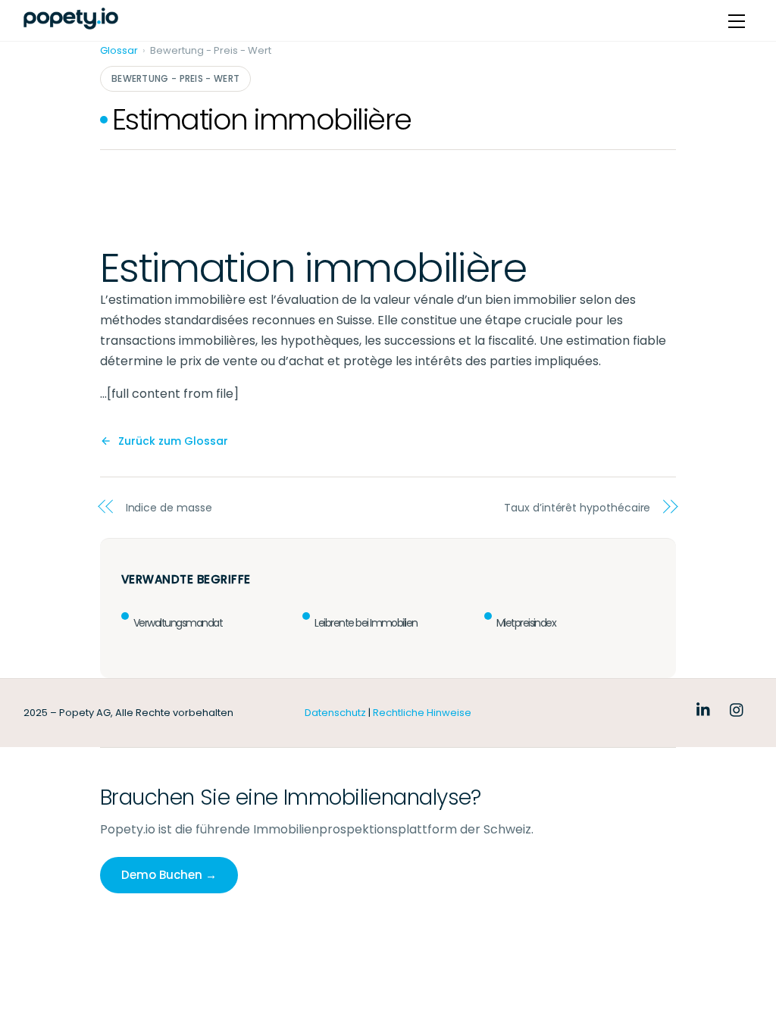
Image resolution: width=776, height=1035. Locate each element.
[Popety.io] (70, 19)
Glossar (119, 50)
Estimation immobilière (261, 119)
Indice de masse (169, 507)
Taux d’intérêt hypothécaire (577, 507)
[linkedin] (704, 708)
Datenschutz (335, 712)
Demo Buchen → (169, 875)
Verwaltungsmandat (177, 622)
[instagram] (737, 708)
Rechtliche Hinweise (422, 712)
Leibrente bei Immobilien (366, 622)
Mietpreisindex (526, 622)
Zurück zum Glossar (173, 441)
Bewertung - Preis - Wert (175, 78)
